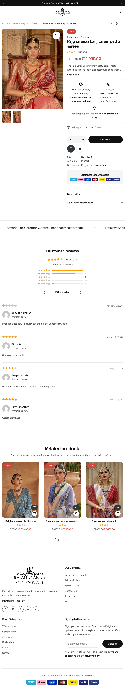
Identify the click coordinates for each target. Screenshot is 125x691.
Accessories (8, 637)
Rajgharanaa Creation (78, 37)
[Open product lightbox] (56, 35)
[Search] (121, 12)
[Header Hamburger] (5, 12)
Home (5, 23)
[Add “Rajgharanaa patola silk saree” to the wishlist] (34, 507)
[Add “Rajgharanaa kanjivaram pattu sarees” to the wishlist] (71, 149)
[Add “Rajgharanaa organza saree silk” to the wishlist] (76, 507)
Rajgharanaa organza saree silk (62, 521)
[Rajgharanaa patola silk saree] (20, 490)
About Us (70, 596)
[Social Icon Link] (5, 609)
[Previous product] (112, 23)
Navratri (6, 647)
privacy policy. (92, 655)
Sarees (14, 23)
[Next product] (121, 23)
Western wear (9, 626)
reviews (82, 51)
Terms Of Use (72, 585)
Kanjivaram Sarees (30, 23)
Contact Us (71, 591)
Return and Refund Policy (78, 575)
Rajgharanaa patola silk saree (20, 521)
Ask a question (79, 127)
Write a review (62, 292)
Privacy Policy (72, 580)
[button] (3, 3)
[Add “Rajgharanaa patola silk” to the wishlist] (117, 507)
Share (98, 127)
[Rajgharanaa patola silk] (104, 490)
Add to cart (105, 139)
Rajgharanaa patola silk (104, 521)
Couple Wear (9, 631)
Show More (73, 74)
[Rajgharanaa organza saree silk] (62, 490)
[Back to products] (117, 23)
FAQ (67, 601)
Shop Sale (78, 3)
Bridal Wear (8, 642)
